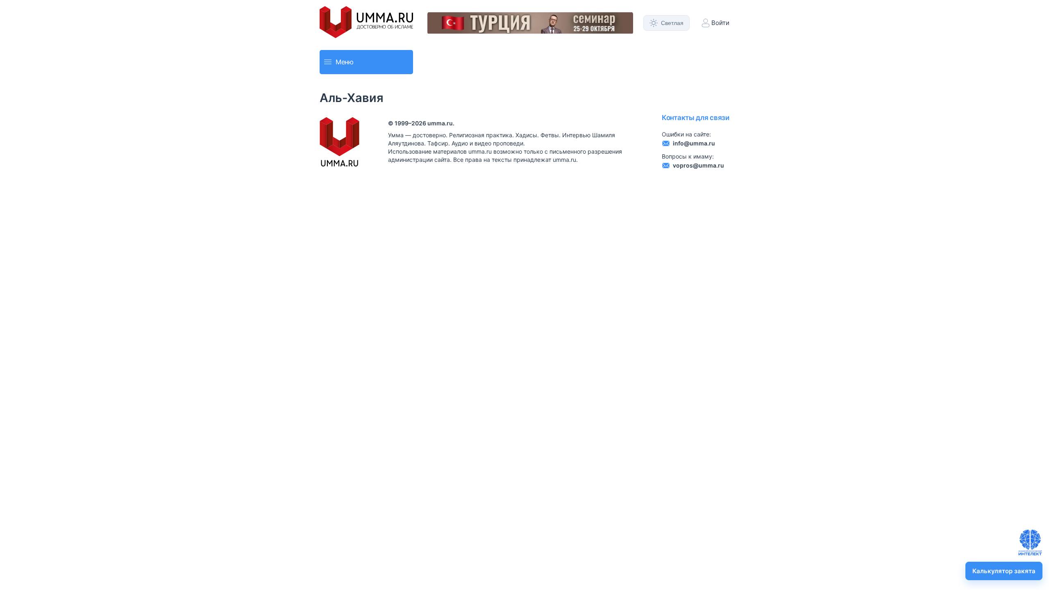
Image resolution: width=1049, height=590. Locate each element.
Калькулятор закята (1003, 571)
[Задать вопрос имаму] (1030, 542)
